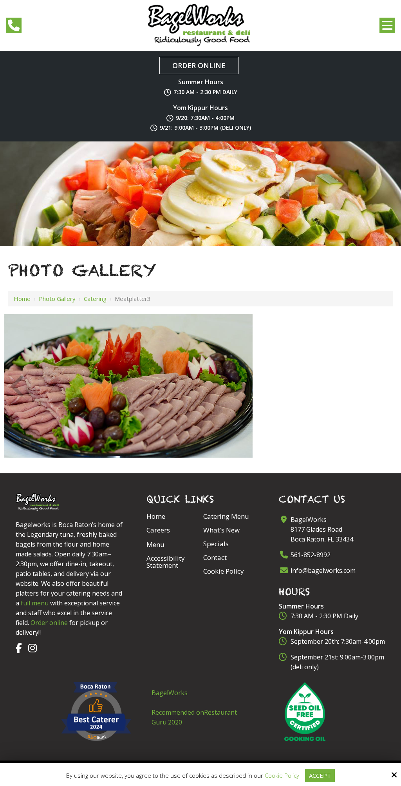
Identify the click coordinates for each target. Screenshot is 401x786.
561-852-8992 (311, 555)
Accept (320, 775)
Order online (49, 622)
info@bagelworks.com (323, 570)
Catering (95, 298)
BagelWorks (170, 692)
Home (22, 298)
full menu (35, 603)
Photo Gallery (57, 298)
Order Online (199, 65)
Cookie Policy (282, 775)
